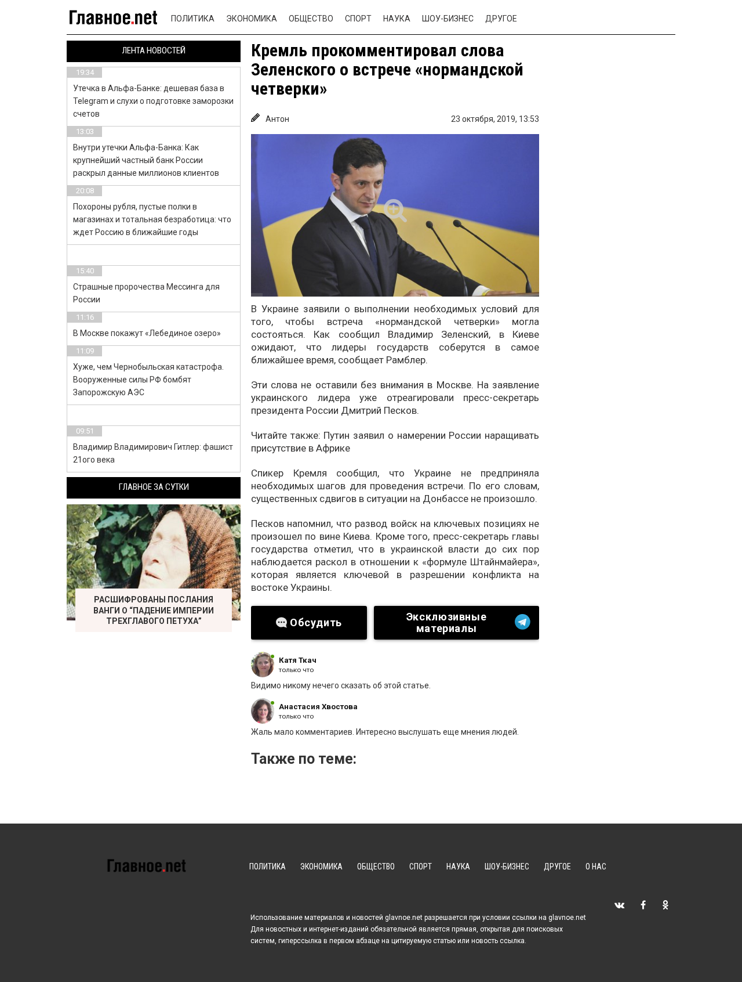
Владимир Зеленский (438, 334)
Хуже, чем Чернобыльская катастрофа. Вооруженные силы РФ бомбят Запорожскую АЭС (148, 379)
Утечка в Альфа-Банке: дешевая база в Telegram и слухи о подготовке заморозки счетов (153, 101)
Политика (192, 19)
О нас (595, 866)
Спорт (358, 19)
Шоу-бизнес (448, 19)
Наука (396, 19)
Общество (311, 19)
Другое (501, 19)
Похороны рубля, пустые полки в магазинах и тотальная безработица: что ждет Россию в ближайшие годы (152, 219)
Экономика (251, 19)
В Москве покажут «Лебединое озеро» (147, 333)
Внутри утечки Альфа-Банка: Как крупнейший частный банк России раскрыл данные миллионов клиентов (146, 160)
